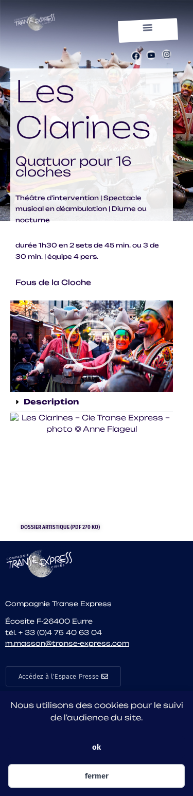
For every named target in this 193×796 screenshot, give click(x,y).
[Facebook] (136, 56)
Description (51, 401)
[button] (147, 28)
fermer (97, 776)
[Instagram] (166, 54)
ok (96, 747)
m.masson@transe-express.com (67, 643)
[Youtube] (151, 55)
